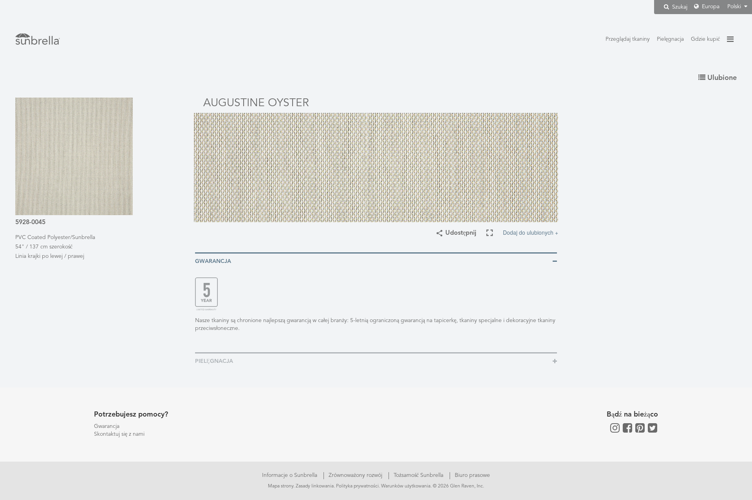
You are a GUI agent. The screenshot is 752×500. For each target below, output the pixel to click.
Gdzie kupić (705, 39)
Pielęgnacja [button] (214, 361)
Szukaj (679, 7)
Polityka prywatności (357, 486)
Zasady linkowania (315, 486)
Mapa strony (280, 486)
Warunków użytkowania (405, 486)
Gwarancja (106, 426)
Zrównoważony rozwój (356, 475)
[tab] (376, 260)
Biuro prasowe (472, 475)
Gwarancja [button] (213, 261)
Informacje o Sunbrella (290, 475)
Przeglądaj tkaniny (628, 39)
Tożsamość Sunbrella (419, 475)
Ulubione (721, 78)
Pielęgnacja (670, 39)
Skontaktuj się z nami (119, 434)
